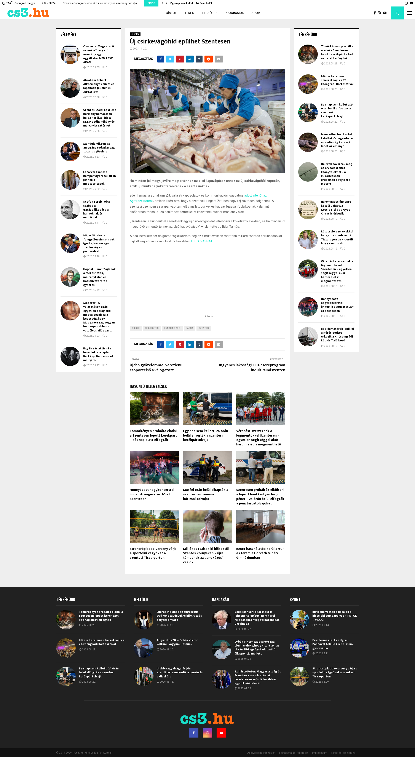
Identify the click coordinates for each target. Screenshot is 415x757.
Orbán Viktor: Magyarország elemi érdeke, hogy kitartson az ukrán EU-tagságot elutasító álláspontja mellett (257, 647)
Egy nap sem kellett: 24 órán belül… (192, 3)
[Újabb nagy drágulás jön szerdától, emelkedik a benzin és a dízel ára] (143, 676)
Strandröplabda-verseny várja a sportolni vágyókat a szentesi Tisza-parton (153, 553)
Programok (234, 13)
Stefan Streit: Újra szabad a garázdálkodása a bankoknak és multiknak (96, 209)
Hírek (189, 13)
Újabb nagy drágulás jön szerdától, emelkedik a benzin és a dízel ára (180, 672)
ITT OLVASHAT (201, 241)
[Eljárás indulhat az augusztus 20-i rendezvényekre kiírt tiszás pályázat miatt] (143, 619)
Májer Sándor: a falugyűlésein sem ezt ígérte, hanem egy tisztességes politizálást (99, 243)
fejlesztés (152, 328)
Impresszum (319, 752)
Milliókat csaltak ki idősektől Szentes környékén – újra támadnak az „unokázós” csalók (206, 555)
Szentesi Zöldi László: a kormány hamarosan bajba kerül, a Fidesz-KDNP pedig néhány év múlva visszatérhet (99, 117)
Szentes (135, 34)
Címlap (171, 13)
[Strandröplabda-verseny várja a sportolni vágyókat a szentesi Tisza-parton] (299, 676)
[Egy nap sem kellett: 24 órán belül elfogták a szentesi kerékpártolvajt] (308, 112)
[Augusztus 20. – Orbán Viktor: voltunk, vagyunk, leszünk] (143, 648)
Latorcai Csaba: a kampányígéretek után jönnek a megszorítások (99, 178)
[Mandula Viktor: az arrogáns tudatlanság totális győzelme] (70, 151)
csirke (136, 328)
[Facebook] (376, 13)
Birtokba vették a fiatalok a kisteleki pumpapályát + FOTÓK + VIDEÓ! (334, 615)
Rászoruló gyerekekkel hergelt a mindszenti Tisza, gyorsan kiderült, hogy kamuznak (337, 237)
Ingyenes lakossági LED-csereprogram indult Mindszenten (252, 368)
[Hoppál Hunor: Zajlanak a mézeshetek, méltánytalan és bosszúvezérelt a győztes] (70, 277)
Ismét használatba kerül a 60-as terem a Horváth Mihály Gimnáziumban (260, 553)
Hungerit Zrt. (172, 328)
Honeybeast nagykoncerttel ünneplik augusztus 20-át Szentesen (152, 494)
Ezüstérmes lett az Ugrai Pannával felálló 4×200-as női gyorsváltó (333, 644)
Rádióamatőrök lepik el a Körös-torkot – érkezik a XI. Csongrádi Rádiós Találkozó (337, 334)
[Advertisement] (207, 286)
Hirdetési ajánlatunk (343, 752)
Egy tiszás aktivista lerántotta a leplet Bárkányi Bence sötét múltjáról (98, 354)
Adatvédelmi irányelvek (261, 752)
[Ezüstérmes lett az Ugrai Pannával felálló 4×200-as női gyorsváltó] (299, 648)
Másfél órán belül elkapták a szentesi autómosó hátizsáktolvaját (205, 494)
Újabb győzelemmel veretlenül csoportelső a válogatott (157, 368)
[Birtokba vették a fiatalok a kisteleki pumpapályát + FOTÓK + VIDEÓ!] (299, 619)
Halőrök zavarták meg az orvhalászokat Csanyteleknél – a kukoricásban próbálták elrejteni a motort (336, 174)
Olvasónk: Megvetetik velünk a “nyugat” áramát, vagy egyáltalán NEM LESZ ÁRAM (99, 54)
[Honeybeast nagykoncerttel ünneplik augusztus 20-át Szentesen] (308, 307)
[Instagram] (380, 13)
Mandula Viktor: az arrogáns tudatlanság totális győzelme (99, 147)
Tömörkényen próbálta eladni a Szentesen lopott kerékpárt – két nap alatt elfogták (153, 435)
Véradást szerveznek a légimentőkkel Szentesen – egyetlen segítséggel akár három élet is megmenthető (258, 437)
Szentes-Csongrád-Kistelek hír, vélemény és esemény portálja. (100, 3)
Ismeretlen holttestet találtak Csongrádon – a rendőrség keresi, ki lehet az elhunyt (337, 140)
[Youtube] (386, 13)
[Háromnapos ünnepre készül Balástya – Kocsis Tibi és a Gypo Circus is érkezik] (308, 209)
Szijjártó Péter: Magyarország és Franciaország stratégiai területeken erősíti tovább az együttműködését (258, 677)
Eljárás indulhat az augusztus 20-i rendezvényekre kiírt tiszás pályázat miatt (179, 615)
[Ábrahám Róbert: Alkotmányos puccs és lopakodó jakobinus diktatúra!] (70, 88)
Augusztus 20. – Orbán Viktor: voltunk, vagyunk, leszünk (177, 642)
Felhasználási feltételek (293, 752)
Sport (257, 13)
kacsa (189, 328)
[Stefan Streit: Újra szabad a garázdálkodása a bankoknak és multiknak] (70, 209)
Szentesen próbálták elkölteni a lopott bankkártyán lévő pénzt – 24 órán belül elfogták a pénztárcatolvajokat (260, 496)
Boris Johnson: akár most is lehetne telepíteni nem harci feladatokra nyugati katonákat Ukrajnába (257, 617)
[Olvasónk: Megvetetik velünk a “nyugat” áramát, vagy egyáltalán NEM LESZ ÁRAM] (70, 54)
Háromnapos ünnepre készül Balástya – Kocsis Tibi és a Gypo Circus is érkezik (336, 207)
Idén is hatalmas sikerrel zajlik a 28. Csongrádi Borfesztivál (337, 80)
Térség (207, 13)
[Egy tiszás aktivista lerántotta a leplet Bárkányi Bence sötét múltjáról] (70, 356)
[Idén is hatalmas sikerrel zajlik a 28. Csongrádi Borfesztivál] (308, 84)
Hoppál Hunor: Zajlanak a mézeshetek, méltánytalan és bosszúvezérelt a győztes (99, 277)
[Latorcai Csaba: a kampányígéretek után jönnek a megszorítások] (70, 180)
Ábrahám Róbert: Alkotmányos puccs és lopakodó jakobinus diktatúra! (98, 86)
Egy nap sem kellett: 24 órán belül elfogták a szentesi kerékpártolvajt (205, 435)
